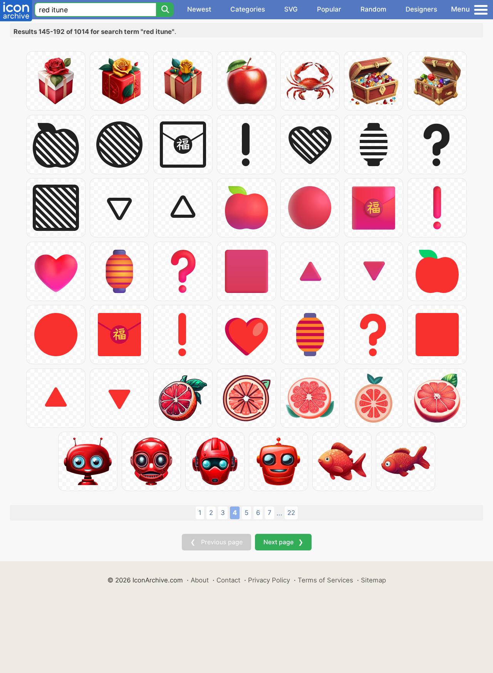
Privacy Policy (269, 580)
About (200, 580)
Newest (199, 9)
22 (291, 513)
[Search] (165, 9)
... (279, 513)
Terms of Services (325, 580)
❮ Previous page (216, 542)
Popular (329, 9)
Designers (421, 9)
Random (373, 9)
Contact (228, 580)
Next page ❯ (283, 542)
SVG (291, 9)
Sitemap (373, 580)
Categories (247, 9)
